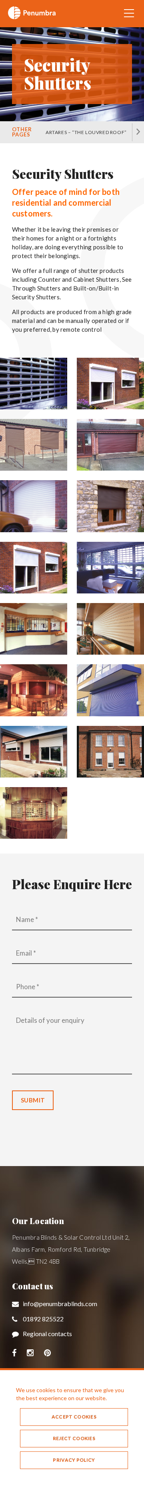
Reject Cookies (74, 1438)
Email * (26, 953)
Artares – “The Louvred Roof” (86, 132)
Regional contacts (47, 1333)
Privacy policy (74, 1460)
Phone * (27, 986)
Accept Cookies (74, 1417)
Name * (27, 919)
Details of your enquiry (50, 1020)
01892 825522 (43, 1319)
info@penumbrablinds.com (60, 1303)
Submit (33, 1100)
